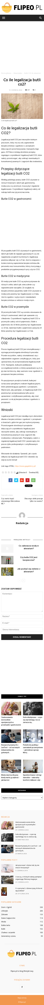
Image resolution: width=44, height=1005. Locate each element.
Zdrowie (4, 914)
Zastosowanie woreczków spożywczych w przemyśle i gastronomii (25, 825)
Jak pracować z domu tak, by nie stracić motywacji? (27, 866)
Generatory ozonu (8, 936)
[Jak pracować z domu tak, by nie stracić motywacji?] (7, 868)
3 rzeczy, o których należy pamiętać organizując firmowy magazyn (28, 878)
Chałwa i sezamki (8, 932)
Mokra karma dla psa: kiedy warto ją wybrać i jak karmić (10, 777)
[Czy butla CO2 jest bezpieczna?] (7, 560)
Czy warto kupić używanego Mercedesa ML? (10, 501)
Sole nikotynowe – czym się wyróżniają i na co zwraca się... (32, 719)
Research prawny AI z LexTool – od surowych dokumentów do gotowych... (28, 848)
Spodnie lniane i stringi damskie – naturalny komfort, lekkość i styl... (32, 777)
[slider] (8, 472)
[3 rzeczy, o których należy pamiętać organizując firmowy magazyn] (7, 880)
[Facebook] (22, 987)
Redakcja (22, 523)
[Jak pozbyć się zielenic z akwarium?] (7, 571)
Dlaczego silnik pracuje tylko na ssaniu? (34, 500)
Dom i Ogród (6, 907)
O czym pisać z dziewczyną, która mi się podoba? (28, 889)
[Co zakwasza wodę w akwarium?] (7, 548)
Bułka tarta (5, 925)
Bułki (3, 929)
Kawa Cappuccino (8, 918)
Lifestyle (4, 911)
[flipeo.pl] (22, 7)
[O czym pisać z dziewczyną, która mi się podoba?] (4, 891)
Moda (3, 921)
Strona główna (6, 73)
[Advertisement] (22, 46)
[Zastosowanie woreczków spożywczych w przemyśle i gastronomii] (11, 708)
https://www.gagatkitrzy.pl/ (25, 466)
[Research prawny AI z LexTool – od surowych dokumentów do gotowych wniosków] (11, 736)
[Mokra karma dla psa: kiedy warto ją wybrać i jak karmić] (11, 766)
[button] (40, 18)
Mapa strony (22, 998)
